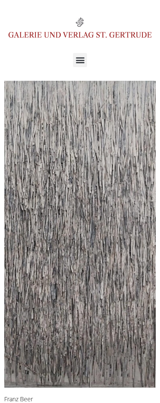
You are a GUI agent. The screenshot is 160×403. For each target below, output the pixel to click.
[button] (80, 60)
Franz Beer (18, 399)
